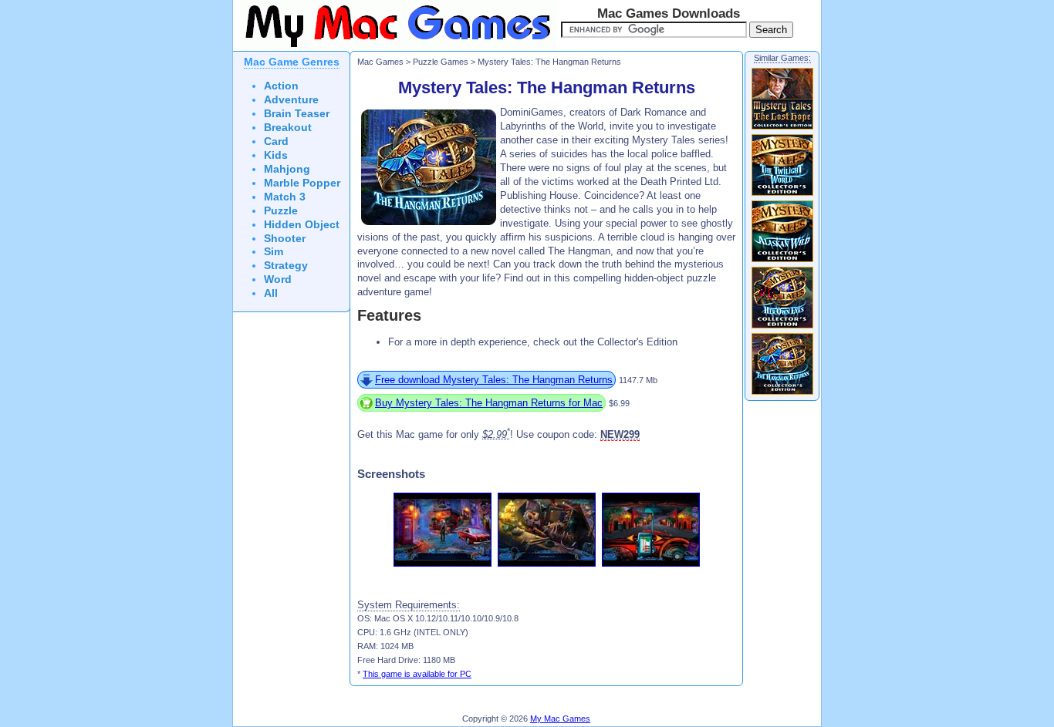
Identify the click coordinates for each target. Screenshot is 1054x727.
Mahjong (287, 169)
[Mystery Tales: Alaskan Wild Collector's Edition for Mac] (782, 261)
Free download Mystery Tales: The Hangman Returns (494, 379)
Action (281, 86)
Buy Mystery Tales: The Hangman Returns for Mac (489, 403)
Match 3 (285, 197)
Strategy (286, 265)
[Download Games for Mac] (395, 47)
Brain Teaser (296, 113)
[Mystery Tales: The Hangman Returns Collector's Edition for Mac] (782, 394)
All (271, 293)
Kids (276, 155)
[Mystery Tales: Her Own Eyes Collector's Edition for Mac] (782, 327)
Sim (273, 251)
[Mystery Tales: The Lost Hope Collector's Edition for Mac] (782, 128)
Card (276, 141)
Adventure (291, 100)
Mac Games (380, 61)
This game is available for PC (417, 673)
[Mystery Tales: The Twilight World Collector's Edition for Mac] (782, 195)
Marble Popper (302, 183)
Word (278, 279)
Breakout (288, 127)
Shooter (285, 238)
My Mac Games (560, 718)
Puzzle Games (440, 61)
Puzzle (281, 211)
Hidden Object (302, 225)
